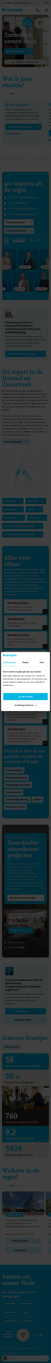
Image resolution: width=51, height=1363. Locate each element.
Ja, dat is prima (25, 696)
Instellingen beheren (24, 705)
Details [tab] (25, 662)
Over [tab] (42, 662)
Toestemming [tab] (9, 662)
